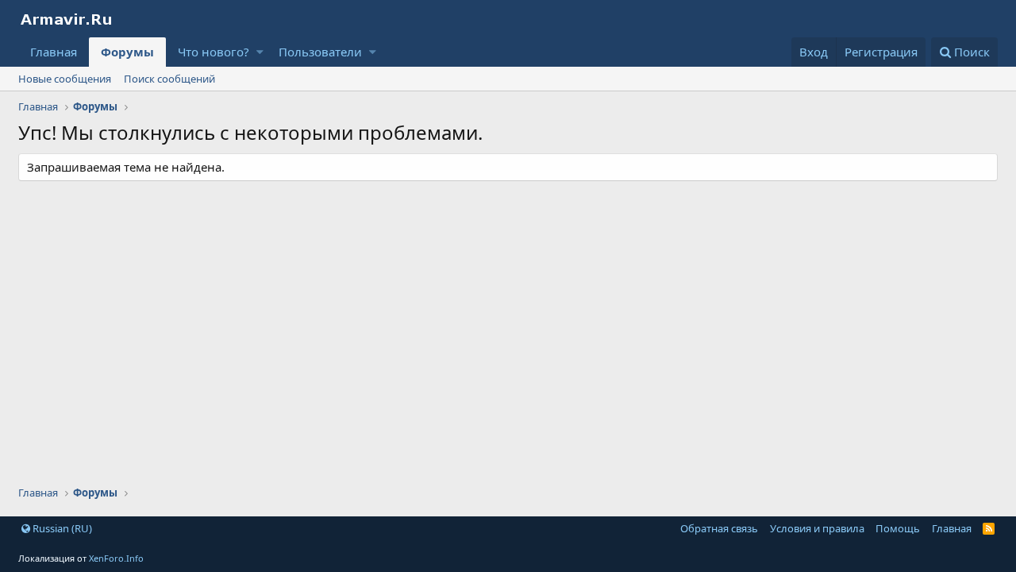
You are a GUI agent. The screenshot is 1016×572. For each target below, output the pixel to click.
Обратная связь (719, 528)
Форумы (127, 52)
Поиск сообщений (169, 79)
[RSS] (988, 528)
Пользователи (320, 52)
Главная (53, 52)
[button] (259, 52)
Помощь (898, 528)
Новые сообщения (64, 79)
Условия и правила (817, 528)
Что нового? (213, 52)
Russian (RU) (61, 528)
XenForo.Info (116, 558)
